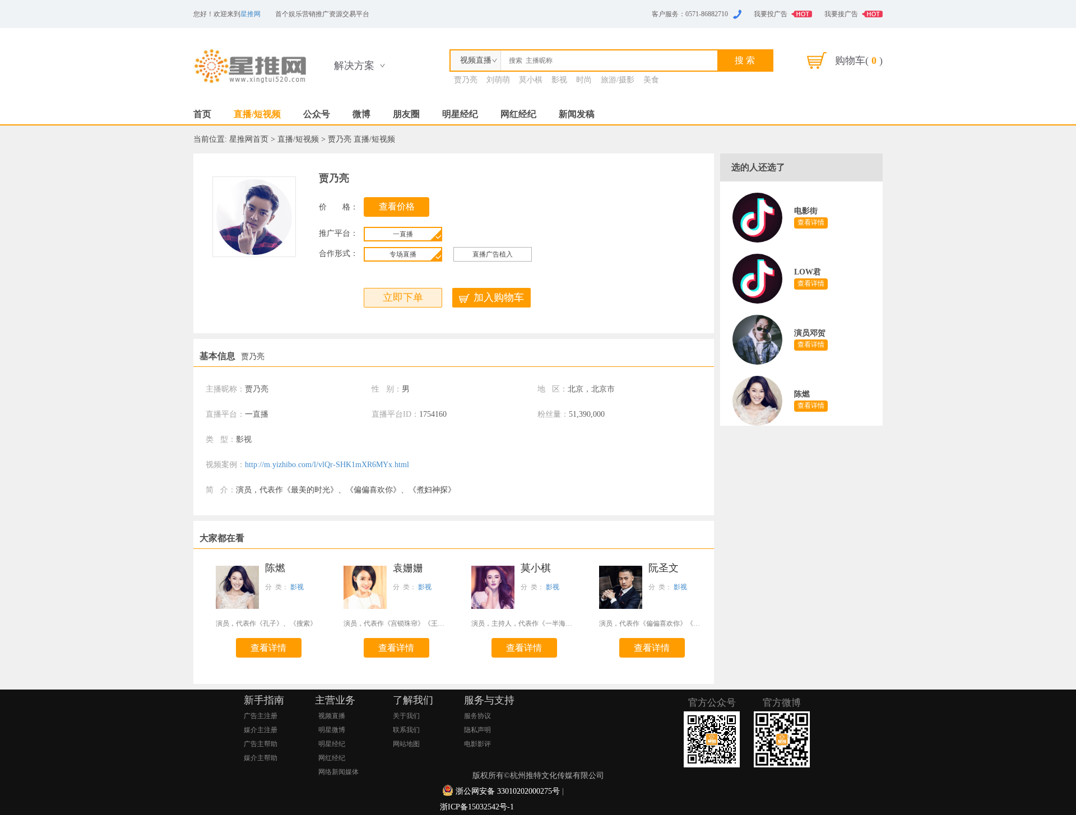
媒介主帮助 (260, 758)
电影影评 (477, 744)
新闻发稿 (577, 114)
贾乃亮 (465, 80)
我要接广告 (841, 14)
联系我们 (406, 730)
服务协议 (477, 716)
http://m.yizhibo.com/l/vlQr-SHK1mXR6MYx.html (327, 464)
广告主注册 (260, 716)
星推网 (250, 14)
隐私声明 (477, 730)
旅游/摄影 (617, 80)
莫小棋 (530, 80)
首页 (202, 114)
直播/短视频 (257, 114)
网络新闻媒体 (338, 772)
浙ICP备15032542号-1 (477, 807)
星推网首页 (248, 139)
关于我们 (406, 716)
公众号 (316, 114)
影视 (559, 80)
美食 (651, 80)
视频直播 (331, 716)
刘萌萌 (498, 80)
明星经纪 (460, 114)
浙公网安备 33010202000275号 (508, 791)
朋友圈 (406, 114)
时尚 (584, 80)
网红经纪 (518, 114)
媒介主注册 (260, 730)
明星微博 (331, 730)
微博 (361, 114)
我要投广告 (770, 14)
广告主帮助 (260, 744)
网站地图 (406, 744)
